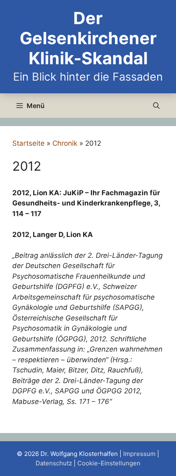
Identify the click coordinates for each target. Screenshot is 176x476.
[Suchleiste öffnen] (156, 105)
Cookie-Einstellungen (108, 463)
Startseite (28, 143)
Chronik (64, 143)
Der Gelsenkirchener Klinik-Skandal (88, 38)
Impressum (139, 454)
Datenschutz (54, 463)
